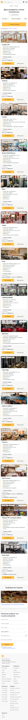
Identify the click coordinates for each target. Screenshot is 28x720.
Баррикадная (11, 409)
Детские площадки (16, 18)
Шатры (3, 676)
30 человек (4, 694)
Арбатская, (5, 84)
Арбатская (11, 120)
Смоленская (12, 48)
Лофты (3, 672)
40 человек (4, 696)
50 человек (4, 699)
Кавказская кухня (14, 703)
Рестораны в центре (15, 692)
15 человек (4, 690)
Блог (3, 714)
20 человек (4, 692)
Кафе (3, 670)
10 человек (4, 688)
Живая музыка (16, 676)
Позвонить (8, 63)
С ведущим (16, 683)
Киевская (10, 192)
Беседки (12, 705)
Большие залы (13, 694)
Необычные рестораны (15, 696)
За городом (16, 668)
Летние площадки (6, 681)
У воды (15, 670)
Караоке (15, 681)
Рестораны (4, 18)
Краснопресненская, (13, 337)
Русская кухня (13, 701)
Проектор (15, 674)
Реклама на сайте (6, 663)
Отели (25, 18)
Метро (3, 717)
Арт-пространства (14, 699)
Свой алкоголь (16, 672)
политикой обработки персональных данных (8, 648)
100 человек (5, 701)
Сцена (14, 678)
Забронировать (20, 63)
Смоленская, (5, 120)
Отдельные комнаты (15, 688)
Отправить (7, 644)
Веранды (4, 674)
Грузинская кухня (14, 709)
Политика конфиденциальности (9, 661)
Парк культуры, (6, 48)
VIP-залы (12, 690)
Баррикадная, (5, 337)
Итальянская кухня (14, 707)
